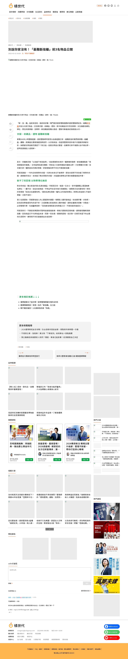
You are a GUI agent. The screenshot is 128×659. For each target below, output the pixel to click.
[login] (115, 5)
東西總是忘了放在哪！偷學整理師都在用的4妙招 (39, 302)
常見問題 (46, 639)
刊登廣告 (30, 649)
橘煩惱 (55, 12)
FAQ (36, 649)
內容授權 (38, 633)
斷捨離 (21, 347)
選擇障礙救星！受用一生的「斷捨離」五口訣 (37, 305)
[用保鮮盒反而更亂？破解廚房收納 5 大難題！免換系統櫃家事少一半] (78, 483)
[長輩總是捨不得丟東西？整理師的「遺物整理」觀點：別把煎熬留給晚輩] (50, 483)
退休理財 (12, 12)
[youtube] (111, 5)
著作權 (61, 649)
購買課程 (100, 5)
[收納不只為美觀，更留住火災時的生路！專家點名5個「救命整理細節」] (50, 509)
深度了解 (29, 460)
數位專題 (70, 12)
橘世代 (10, 45)
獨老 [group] (40, 18)
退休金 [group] (19, 18)
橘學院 (62, 12)
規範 (9, 583)
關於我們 (90, 649)
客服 (40, 649)
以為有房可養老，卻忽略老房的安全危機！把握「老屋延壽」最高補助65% (77, 521)
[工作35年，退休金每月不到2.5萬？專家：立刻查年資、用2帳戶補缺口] (97, 439)
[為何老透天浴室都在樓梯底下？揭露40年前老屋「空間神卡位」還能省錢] (21, 483)
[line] (108, 5)
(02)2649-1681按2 (43, 631)
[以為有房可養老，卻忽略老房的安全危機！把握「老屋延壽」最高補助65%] (78, 509)
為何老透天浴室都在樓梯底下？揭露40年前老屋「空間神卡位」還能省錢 (21, 495)
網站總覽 (98, 649)
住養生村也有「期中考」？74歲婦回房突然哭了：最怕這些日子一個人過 (111, 452)
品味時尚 (47, 12)
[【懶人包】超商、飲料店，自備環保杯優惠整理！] (21, 375)
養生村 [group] (11, 18)
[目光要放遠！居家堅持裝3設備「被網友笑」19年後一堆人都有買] (21, 509)
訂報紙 (83, 649)
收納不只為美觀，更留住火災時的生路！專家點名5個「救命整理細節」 (49, 521)
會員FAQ (29, 636)
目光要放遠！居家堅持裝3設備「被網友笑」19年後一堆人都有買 (21, 521)
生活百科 (38, 12)
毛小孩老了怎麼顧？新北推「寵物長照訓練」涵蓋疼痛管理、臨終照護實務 (111, 458)
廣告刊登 (29, 633)
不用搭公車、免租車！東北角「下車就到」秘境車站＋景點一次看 (111, 433)
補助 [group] (34, 18)
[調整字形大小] (10, 148)
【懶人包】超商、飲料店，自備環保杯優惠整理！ (21, 387)
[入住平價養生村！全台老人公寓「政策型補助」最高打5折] (97, 464)
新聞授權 (46, 649)
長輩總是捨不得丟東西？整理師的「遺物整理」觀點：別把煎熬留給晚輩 (49, 495)
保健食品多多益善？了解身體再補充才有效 (49, 413)
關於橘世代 (20, 633)
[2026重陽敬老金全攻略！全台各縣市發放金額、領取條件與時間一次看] (97, 426)
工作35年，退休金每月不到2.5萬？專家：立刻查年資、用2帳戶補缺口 (110, 439)
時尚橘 (19, 45)
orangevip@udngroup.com (26, 631)
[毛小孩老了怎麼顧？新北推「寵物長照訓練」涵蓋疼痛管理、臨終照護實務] (97, 458)
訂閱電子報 (37, 639)
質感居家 (28, 45)
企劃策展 (78, 12)
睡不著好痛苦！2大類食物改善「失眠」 (35, 308)
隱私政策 (65, 639)
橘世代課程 (20, 636)
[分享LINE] (10, 130)
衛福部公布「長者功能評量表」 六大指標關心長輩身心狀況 (50, 387)
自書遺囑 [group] (27, 18)
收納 (28, 347)
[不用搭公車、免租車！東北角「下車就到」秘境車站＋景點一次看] (97, 433)
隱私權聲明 (67, 649)
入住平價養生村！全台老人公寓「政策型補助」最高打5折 (111, 464)
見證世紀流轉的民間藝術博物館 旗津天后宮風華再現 (21, 413)
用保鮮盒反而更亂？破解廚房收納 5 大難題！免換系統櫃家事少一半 (78, 495)
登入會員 (28, 639)
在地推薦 (30, 12)
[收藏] (10, 142)
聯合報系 (76, 649)
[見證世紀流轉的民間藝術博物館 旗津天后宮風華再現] (21, 401)
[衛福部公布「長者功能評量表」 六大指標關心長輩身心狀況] (50, 375)
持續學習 (21, 12)
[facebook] (105, 5)
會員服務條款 (55, 639)
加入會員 (20, 639)
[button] (118, 5)
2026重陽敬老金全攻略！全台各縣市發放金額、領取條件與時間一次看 (111, 426)
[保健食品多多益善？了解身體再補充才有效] (50, 401)
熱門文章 (97, 420)
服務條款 (54, 649)
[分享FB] (10, 124)
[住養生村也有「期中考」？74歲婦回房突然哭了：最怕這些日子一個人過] (97, 452)
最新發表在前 (85, 591)
